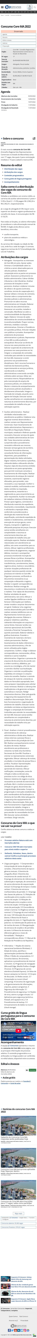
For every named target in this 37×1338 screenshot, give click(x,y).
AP (12, 12)
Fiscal (22, 64)
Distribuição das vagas (13, 169)
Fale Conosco (23, 1316)
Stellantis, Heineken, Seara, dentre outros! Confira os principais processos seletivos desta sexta (20, 856)
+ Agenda (4, 34)
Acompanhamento (11, 182)
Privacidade (24, 1320)
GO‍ (31, 12)
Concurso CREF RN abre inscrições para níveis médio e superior (18, 848)
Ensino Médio (17, 72)
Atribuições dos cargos (13, 172)
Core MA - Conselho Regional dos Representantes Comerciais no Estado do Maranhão (23, 52)
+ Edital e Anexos (6, 40)
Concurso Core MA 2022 (16, 15)
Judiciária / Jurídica (29, 68)
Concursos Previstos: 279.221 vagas (13, 1227)
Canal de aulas (15, 1083)
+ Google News (22, 1217)
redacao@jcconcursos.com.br (14, 1141)
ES (28, 12)
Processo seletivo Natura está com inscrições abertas (19, 841)
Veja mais (18, 1213)
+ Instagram (5, 1219)
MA (35, 12)
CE (22, 12)
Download (33, 1070)
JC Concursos (13, 1045)
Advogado (16, 64)
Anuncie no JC (13, 1320)
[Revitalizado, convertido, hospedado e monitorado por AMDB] (34, 1335)
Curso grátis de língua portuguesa (18, 179)
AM (15, 12)
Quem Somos (13, 1316)
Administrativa (17, 68)
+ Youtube (31, 1217)
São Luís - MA (17, 87)
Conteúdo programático (14, 175)
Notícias (4, 43)
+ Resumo (4, 37)
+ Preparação (5, 46)
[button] (27, 1070)
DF (25, 12)
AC (6, 12)
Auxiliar (26, 64)
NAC (2, 12)
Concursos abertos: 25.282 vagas (12, 1223)
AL (9, 12)
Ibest (14, 80)
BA (19, 12)
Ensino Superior (27, 72)
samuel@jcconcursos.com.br (18, 1205)
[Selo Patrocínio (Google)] (29, 7)
